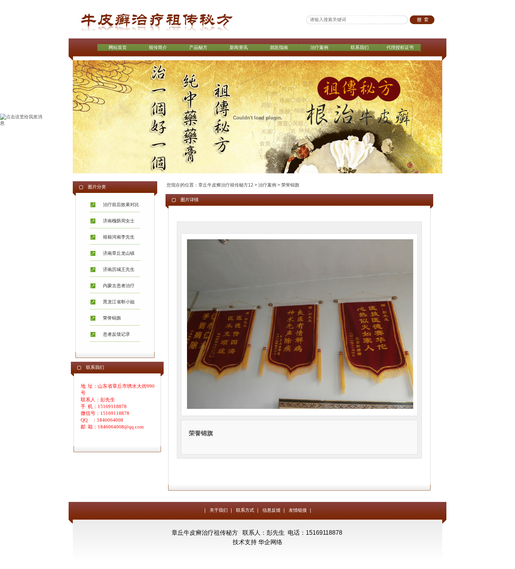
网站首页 (118, 47)
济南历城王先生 (119, 269)
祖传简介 (158, 47)
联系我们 (360, 47)
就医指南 (279, 47)
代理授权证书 (400, 47)
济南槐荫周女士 (119, 220)
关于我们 (219, 510)
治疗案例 (319, 47)
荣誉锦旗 (112, 318)
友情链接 (298, 510)
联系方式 (245, 510)
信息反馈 (271, 510)
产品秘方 (198, 47)
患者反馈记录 (116, 334)
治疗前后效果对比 (121, 204)
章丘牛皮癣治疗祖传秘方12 (225, 185)
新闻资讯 (239, 47)
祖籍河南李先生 (119, 237)
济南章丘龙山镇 (119, 253)
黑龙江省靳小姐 (119, 301)
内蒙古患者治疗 (119, 285)
